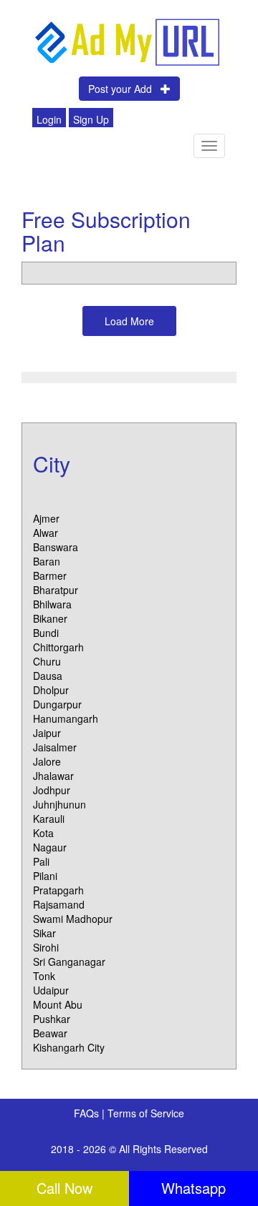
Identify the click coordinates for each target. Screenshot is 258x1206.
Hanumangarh (65, 718)
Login (49, 119)
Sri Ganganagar (69, 961)
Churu (47, 661)
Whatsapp (193, 1187)
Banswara (55, 547)
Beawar (50, 1033)
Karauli (48, 818)
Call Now (64, 1187)
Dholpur (51, 690)
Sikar (44, 933)
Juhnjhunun (59, 804)
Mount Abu (57, 1004)
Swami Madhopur (73, 918)
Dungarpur (57, 704)
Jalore (47, 761)
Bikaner (50, 618)
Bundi (46, 633)
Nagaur (50, 847)
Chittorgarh (58, 647)
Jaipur (47, 733)
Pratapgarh (58, 890)
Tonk (44, 976)
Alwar (45, 532)
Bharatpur (55, 590)
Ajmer (46, 518)
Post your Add (124, 88)
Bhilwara (52, 604)
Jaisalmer (55, 747)
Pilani (45, 876)
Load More (129, 321)
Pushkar (51, 1019)
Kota (43, 833)
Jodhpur (51, 790)
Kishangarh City (69, 1047)
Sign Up (91, 119)
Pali (41, 861)
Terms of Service (146, 1113)
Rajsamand (59, 904)
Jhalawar (53, 775)
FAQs (88, 1113)
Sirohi (46, 947)
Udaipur (51, 990)
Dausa (47, 675)
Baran (46, 561)
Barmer (50, 575)
